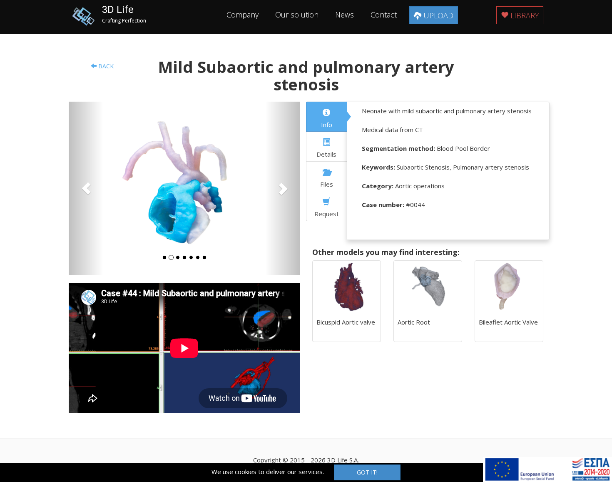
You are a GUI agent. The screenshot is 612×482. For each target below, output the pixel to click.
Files (326, 184)
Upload (437, 15)
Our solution (296, 15)
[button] (86, 188)
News (344, 15)
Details (326, 154)
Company (242, 15)
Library (523, 15)
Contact (384, 15)
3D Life (118, 9)
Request (326, 214)
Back (105, 66)
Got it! (367, 472)
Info (326, 124)
